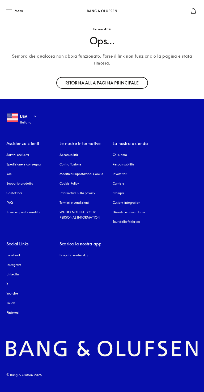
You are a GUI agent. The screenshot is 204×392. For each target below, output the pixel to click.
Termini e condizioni (74, 202)
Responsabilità (123, 164)
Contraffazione (71, 164)
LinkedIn (12, 274)
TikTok (10, 303)
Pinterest (12, 312)
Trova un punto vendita (23, 212)
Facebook (13, 255)
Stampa (118, 193)
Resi (9, 174)
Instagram (13, 265)
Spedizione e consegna (23, 164)
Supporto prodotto (19, 183)
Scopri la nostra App (74, 255)
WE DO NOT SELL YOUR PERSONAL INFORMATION (80, 214)
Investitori (120, 174)
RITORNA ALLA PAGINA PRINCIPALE (102, 83)
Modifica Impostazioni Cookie (81, 174)
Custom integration (127, 202)
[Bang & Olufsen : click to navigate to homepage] (102, 11)
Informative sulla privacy (78, 193)
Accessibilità (69, 155)
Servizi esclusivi (17, 155)
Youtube (12, 293)
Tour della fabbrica (126, 222)
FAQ (9, 202)
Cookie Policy (69, 183)
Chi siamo (120, 155)
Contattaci (14, 193)
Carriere (119, 183)
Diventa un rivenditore (129, 212)
